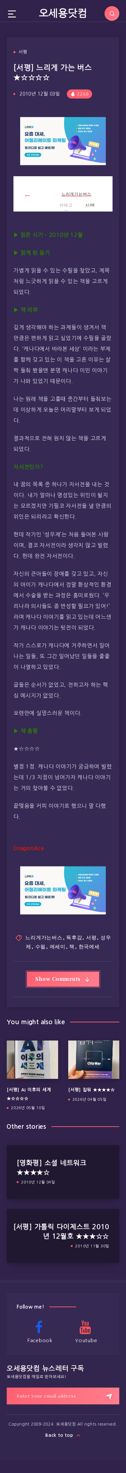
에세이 (58, 946)
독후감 (74, 937)
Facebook (40, 1340)
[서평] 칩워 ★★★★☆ (91, 1090)
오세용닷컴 (63, 13)
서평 (22, 52)
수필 (40, 946)
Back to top (60, 1435)
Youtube (86, 1340)
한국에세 (89, 946)
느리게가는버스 (76, 194)
